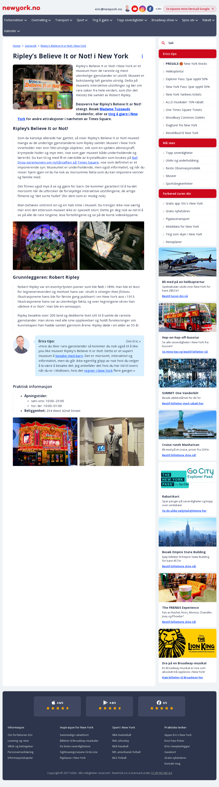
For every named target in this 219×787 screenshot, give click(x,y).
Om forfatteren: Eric (20, 735)
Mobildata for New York (182, 226)
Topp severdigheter (130, 20)
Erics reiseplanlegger (177, 746)
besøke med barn (69, 356)
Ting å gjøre (100, 20)
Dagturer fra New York (181, 125)
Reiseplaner (174, 242)
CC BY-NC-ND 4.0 (161, 773)
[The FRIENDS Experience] (187, 587)
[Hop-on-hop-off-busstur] (187, 317)
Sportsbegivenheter (179, 183)
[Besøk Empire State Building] (187, 532)
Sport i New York (123, 727)
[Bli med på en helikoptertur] (187, 262)
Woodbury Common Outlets (185, 117)
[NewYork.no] (21, 8)
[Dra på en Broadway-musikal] (187, 643)
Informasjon (16, 727)
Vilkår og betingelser (20, 746)
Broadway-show (163, 20)
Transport (62, 20)
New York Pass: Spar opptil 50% (188, 87)
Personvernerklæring (21, 752)
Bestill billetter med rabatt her (183, 403)
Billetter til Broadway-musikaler (79, 741)
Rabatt (207, 20)
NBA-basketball (121, 735)
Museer (171, 176)
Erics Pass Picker (174, 741)
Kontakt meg (172, 763)
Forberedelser (13, 20)
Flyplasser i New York (73, 758)
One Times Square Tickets (184, 110)
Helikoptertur (175, 71)
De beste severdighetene (75, 746)
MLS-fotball (119, 758)
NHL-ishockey (120, 741)
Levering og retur (18, 741)
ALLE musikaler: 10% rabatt (185, 102)
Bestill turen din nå (175, 296)
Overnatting (39, 20)
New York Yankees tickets (183, 94)
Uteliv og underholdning (182, 160)
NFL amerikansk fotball (126, 752)
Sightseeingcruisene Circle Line (79, 752)
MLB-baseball (120, 746)
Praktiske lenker (175, 727)
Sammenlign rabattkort (74, 735)
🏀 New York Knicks (186, 64)
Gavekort (170, 752)
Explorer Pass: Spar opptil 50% (187, 79)
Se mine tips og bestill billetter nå (185, 352)
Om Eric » (133, 341)
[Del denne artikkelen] (140, 56)
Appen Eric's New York (178, 735)
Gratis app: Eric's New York (184, 203)
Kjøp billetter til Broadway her (182, 677)
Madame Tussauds (115, 109)
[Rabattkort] (187, 476)
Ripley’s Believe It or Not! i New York (63, 46)
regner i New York (98, 370)
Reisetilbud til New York (182, 133)
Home (17, 46)
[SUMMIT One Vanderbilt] (187, 373)
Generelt (30, 46)
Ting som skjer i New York (184, 234)
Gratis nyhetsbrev (178, 211)
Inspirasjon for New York (76, 727)
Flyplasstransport (177, 219)
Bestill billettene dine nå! (179, 455)
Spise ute (188, 20)
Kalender (10, 31)
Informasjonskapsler (20, 758)
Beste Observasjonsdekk (183, 168)
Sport (80, 20)
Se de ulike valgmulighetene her (184, 511)
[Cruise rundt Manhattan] (187, 424)
